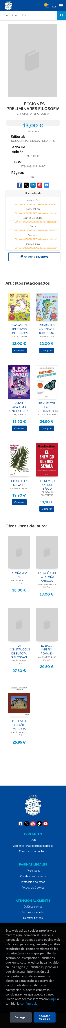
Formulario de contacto (33, 851)
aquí (53, 999)
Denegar (21, 1017)
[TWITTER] (27, 823)
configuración (29, 1003)
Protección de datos (33, 881)
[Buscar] (61, 15)
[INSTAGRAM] (33, 823)
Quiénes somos (33, 906)
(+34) (33, 840)
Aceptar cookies (44, 1017)
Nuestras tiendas (33, 917)
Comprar (19, 350)
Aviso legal (33, 870)
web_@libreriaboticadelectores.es (33, 845)
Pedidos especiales (33, 912)
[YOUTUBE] (45, 823)
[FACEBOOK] (20, 823)
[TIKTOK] (39, 823)
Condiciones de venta (33, 876)
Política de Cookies (33, 887)
